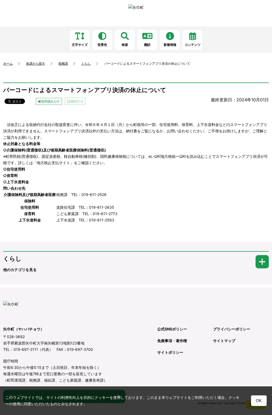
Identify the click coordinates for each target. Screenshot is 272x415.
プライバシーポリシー (231, 329)
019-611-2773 (105, 213)
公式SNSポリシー (172, 329)
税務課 (63, 63)
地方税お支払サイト (53, 162)
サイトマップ (224, 340)
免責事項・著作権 (172, 340)
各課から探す (35, 63)
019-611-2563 (101, 220)
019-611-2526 (94, 194)
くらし (86, 63)
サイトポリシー (170, 352)
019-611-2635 (101, 207)
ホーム (8, 63)
